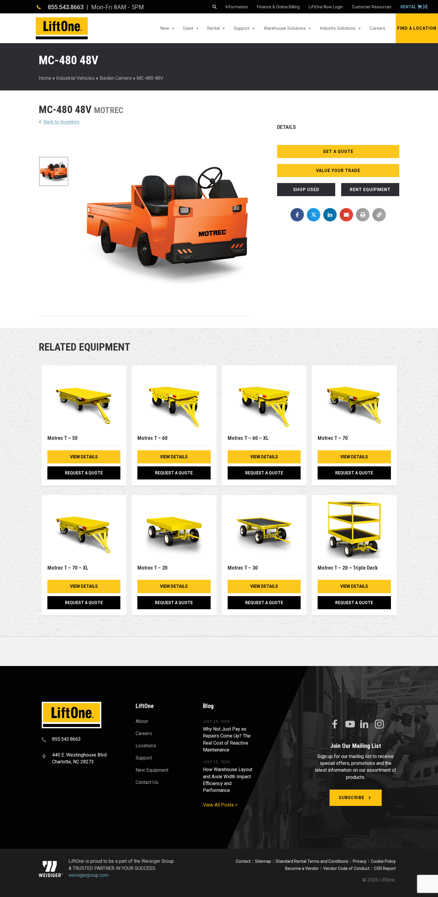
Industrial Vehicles (75, 78)
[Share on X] (313, 214)
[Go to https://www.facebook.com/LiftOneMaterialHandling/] (334, 724)
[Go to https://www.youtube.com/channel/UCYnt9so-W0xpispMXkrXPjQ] (349, 724)
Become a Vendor (302, 868)
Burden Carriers (116, 78)
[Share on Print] (362, 214)
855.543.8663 (65, 7)
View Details (84, 456)
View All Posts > (220, 805)
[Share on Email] (346, 214)
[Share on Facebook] (297, 214)
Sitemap (264, 861)
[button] (417, 28)
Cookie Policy (383, 861)
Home (45, 78)
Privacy (359, 861)
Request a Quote (84, 473)
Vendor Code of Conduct (347, 868)
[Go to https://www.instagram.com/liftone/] (379, 725)
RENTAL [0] (414, 6)
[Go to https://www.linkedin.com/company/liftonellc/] (364, 725)
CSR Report (385, 868)
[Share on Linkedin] (330, 214)
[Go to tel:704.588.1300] (81, 740)
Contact (243, 861)
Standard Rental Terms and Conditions (312, 861)
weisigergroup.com (88, 875)
